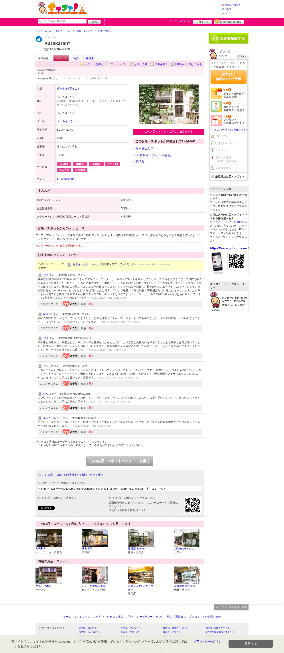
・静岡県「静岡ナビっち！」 (175, 628)
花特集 (90, 58)
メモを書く (161, 64)
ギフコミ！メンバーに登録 (226, 222)
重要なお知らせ (232, 5)
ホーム (228, 13)
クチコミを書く (94, 64)
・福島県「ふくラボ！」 (89, 632)
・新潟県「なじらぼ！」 (131, 632)
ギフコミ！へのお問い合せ (205, 616)
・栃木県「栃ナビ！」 (88, 628)
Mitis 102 (87, 548)
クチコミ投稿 (115, 616)
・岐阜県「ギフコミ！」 (173, 632)
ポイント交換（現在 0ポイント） (227, 159)
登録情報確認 (223, 168)
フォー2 (48, 366)
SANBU (40, 548)
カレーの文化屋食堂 (94, 586)
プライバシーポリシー (139, 616)
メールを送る (65, 121)
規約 (169, 616)
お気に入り (140, 64)
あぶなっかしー (82, 264)
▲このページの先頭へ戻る (231, 607)
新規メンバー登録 (229, 21)
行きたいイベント (226, 143)
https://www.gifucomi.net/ (229, 248)
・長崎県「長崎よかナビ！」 (217, 628)
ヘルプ (228, 9)
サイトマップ (82, 616)
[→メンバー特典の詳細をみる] (229, 129)
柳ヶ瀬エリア (144, 148)
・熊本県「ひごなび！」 (131, 628)
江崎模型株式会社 (184, 586)
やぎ (46, 338)
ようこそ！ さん (179, 21)
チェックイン (119, 64)
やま (46, 275)
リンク (160, 616)
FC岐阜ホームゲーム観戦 (153, 155)
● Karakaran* (66, 178)
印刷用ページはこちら (188, 64)
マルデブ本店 (43, 586)
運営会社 (180, 616)
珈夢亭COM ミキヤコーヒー (142, 587)
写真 (76, 58)
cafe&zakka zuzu (184, 548)
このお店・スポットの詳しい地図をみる (169, 131)
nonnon (48, 314)
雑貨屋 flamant (136, 548)
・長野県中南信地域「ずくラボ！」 (221, 632)
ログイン (202, 21)
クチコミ (61, 58)
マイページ (222, 150)
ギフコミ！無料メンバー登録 (228, 76)
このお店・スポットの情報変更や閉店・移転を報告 (72, 474)
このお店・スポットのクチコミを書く (120, 461)
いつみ (47, 393)
